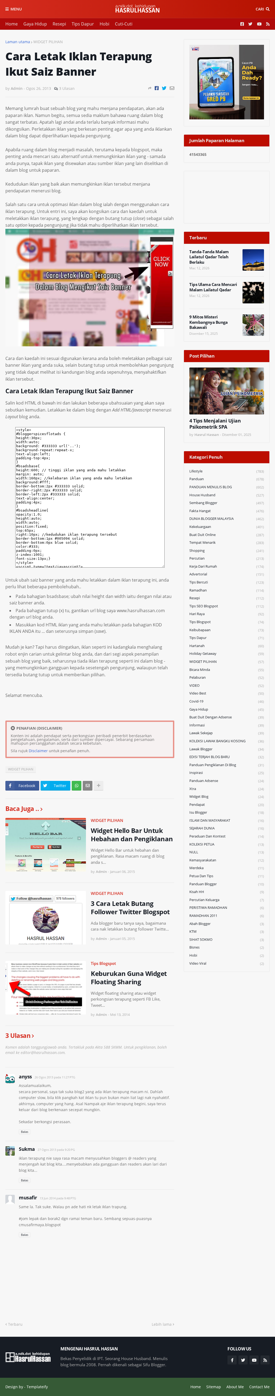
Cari (260, 9)
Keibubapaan (226, 630)
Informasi (226, 725)
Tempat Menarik (226, 542)
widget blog (226, 796)
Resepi (59, 24)
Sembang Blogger (226, 502)
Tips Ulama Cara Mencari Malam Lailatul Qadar (213, 287)
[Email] (172, 88)
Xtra (226, 788)
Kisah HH (226, 891)
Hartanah (226, 645)
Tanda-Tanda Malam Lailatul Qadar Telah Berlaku (209, 257)
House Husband (226, 495)
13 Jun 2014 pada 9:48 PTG (58, 1198)
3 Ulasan (67, 88)
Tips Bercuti (226, 582)
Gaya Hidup (35, 24)
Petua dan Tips (226, 876)
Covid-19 (226, 701)
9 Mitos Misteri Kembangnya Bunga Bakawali (208, 322)
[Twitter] (164, 88)
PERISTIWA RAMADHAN (226, 907)
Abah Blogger (226, 923)
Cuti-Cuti (123, 24)
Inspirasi (226, 772)
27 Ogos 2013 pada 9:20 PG (56, 1150)
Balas (24, 1132)
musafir (28, 1197)
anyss (25, 1076)
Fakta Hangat (226, 510)
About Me (235, 1386)
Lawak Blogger (226, 749)
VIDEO (226, 685)
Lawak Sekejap (226, 733)
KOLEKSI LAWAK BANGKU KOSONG (226, 741)
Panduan (226, 479)
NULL (226, 852)
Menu (16, 9)
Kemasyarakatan (226, 860)
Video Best (226, 693)
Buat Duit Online (226, 534)
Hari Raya (226, 613)
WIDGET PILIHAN (48, 41)
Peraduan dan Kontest (226, 836)
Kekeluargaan (226, 526)
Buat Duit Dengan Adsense (226, 717)
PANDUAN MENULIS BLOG (226, 487)
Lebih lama (162, 1324)
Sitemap (213, 1386)
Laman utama (17, 41)
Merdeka (226, 867)
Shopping (226, 550)
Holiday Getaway (226, 653)
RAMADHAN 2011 (226, 915)
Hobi (104, 24)
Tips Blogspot (103, 963)
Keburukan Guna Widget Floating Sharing (129, 977)
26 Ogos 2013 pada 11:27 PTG (55, 1077)
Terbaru (15, 1324)
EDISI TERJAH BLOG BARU (226, 756)
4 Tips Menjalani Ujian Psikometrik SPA (215, 424)
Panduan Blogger (226, 884)
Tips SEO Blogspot (226, 606)
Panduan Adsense (226, 780)
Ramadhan (226, 590)
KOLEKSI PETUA (226, 844)
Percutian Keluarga (226, 899)
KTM (226, 931)
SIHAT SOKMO (226, 939)
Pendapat (226, 804)
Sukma (27, 1149)
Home (11, 24)
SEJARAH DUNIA (226, 828)
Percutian (226, 558)
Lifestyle (226, 471)
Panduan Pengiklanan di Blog (226, 764)
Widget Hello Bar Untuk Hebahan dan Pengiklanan (132, 834)
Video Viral (226, 963)
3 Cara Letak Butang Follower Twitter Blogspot (130, 907)
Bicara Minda (226, 669)
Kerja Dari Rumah (226, 566)
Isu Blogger (226, 812)
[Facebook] (157, 88)
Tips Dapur (83, 24)
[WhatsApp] (76, 786)
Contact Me (259, 1386)
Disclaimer (38, 750)
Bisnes (226, 947)
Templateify (37, 1386)
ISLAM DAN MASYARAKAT (226, 820)
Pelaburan (226, 677)
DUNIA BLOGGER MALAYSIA (226, 518)
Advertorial (226, 574)
